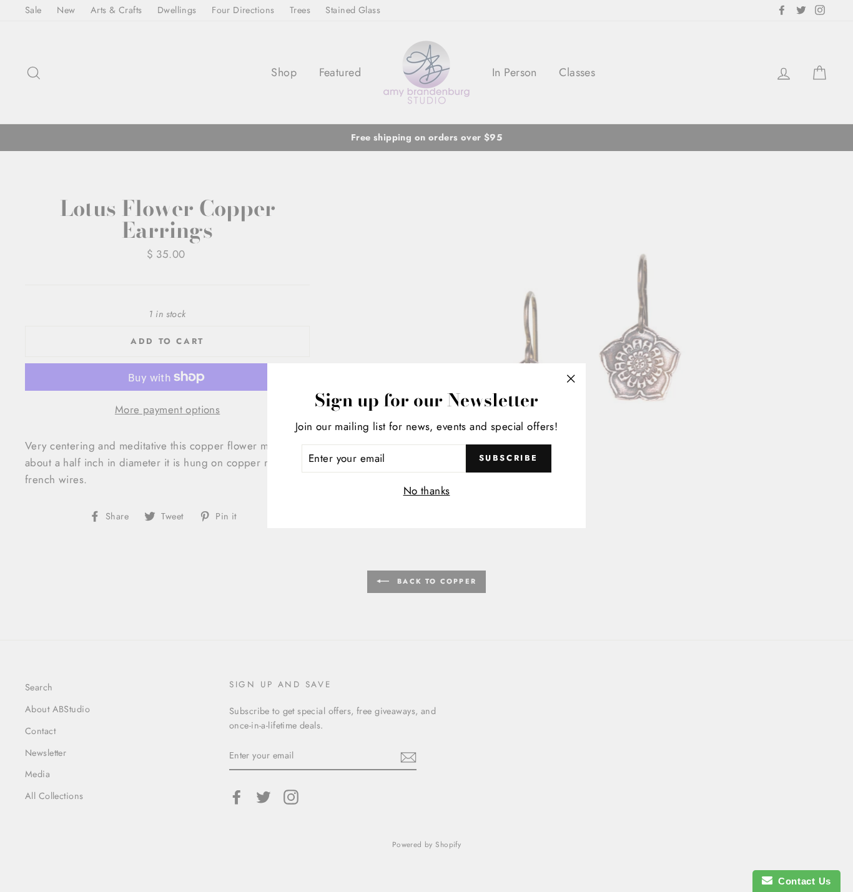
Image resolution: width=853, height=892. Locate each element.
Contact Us (801, 881)
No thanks (426, 491)
